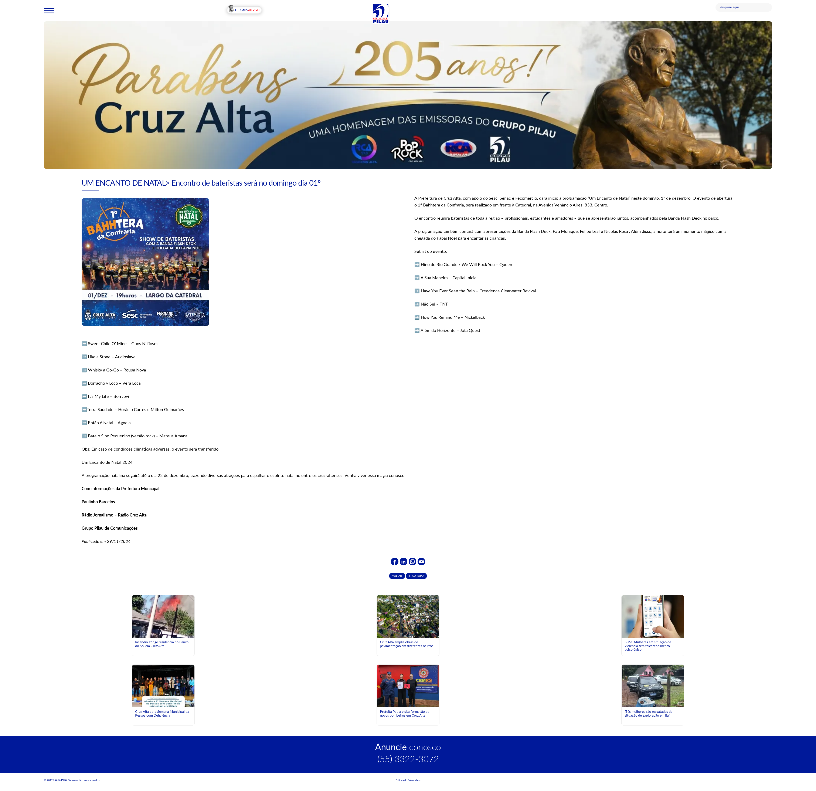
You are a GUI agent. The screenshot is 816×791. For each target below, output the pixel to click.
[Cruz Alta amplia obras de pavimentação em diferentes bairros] (408, 616)
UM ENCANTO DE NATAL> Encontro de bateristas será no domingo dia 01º (201, 183)
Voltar (397, 576)
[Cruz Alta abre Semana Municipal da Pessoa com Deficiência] (163, 703)
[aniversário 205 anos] (408, 95)
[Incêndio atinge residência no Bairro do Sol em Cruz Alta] (163, 621)
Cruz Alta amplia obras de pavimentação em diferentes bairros (406, 644)
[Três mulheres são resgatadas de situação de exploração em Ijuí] (653, 686)
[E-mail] (421, 561)
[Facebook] (394, 561)
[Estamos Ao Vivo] (244, 10)
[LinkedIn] (403, 561)
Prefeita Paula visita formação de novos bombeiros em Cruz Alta (404, 713)
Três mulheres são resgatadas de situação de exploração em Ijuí (648, 713)
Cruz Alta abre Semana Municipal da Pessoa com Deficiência (162, 713)
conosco (408, 747)
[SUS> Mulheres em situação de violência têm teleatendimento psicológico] (653, 616)
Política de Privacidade (408, 780)
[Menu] (49, 10)
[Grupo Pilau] (381, 13)
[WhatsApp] (412, 561)
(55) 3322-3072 (408, 759)
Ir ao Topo (416, 576)
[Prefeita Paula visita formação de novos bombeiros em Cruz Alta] (408, 685)
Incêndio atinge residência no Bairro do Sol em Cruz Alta (161, 644)
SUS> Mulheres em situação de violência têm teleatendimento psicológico (648, 645)
